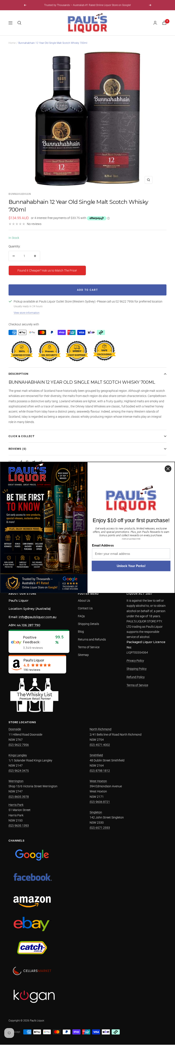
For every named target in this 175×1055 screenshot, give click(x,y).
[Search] (19, 23)
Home (12, 42)
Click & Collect (22, 436)
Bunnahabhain (20, 193)
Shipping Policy (137, 668)
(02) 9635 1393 (19, 825)
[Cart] (164, 23)
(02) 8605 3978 (19, 796)
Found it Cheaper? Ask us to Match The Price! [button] (47, 270)
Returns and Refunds (92, 639)
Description (18, 373)
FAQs (81, 616)
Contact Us (85, 608)
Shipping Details (88, 624)
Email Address (103, 545)
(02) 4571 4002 (100, 744)
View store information (26, 312)
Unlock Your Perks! (131, 566)
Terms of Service (88, 647)
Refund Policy (136, 677)
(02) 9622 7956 (19, 744)
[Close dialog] (168, 468)
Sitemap (83, 655)
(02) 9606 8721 (100, 802)
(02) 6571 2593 (100, 827)
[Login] (155, 23)
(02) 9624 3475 (19, 770)
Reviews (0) (17, 448)
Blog (81, 631)
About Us (84, 600)
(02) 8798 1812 (100, 770)
